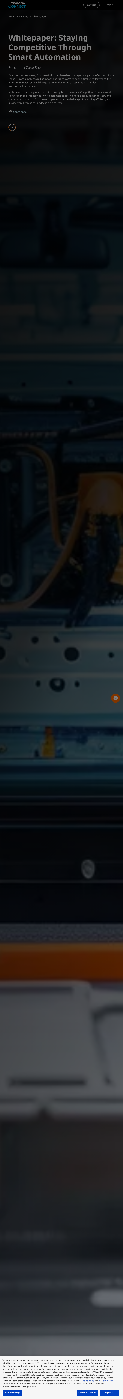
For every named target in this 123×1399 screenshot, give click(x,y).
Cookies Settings (12, 1392)
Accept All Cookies (87, 1392)
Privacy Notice (106, 1380)
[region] (61, 1377)
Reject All (109, 1392)
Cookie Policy (87, 1380)
